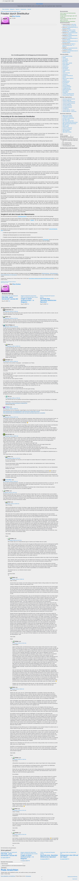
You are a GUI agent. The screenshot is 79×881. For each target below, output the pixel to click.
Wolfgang (7, 407)
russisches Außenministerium (68, 101)
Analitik (64, 57)
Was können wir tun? (15, 11)
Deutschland (5, 295)
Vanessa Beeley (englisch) (68, 95)
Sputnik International (66, 129)
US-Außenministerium (67, 105)
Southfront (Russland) (67, 127)
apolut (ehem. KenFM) (67, 63)
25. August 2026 (5, 857)
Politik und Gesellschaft (6, 11)
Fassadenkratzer (66, 70)
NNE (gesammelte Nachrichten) (69, 123)
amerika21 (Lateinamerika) (68, 118)
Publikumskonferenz (66, 89)
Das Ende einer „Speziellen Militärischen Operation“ (48, 300)
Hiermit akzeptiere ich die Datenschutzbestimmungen (13, 865)
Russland (53, 295)
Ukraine (36, 297)
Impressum (74, 878)
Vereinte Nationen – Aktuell (68, 110)
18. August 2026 (44, 859)
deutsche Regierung (66, 100)
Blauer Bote (64, 61)
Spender (29, 9)
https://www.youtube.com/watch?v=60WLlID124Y (16, 403)
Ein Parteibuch (65, 82)
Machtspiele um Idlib (4, 282)
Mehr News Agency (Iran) (68, 120)
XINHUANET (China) (66, 132)
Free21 (63, 71)
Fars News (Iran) (66, 119)
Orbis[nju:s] (64, 83)
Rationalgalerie (65, 90)
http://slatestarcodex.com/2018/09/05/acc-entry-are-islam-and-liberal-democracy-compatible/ (24, 412)
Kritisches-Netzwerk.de (67, 75)
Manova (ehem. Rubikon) (67, 78)
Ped (9, 301)
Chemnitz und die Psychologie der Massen (8, 281)
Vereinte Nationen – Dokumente (69, 111)
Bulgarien (23, 295)
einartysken (65, 65)
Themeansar (28, 876)
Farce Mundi (65, 68)
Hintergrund (65, 74)
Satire (33, 297)
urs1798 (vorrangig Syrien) (68, 93)
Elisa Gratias (16, 16)
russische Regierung (66, 104)
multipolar (64, 79)
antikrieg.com (65, 60)
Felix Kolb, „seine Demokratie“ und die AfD (10, 298)
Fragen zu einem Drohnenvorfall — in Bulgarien (27, 300)
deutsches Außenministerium (68, 98)
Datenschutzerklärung (72, 876)
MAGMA (64, 77)
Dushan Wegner (65, 64)
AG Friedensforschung (67, 56)
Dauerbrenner (23, 9)
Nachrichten (33, 295)
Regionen (18, 9)
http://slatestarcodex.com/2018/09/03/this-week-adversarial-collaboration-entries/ (21, 411)
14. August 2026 (64, 859)
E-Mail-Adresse (4, 863)
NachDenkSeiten (66, 81)
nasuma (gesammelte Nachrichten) (70, 122)
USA (61, 853)
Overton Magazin (66, 85)
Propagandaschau (66, 88)
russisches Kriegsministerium (68, 103)
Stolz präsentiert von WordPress (8, 876)
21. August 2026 (24, 860)
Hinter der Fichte (66, 72)
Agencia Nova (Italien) (67, 115)
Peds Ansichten (39, 3)
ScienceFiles (65, 92)
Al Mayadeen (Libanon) (67, 116)
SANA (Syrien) (65, 126)
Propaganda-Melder (66, 86)
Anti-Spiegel (65, 58)
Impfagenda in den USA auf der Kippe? (69, 856)
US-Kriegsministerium (67, 107)
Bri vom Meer (8, 479)
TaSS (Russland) (66, 130)
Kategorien (12, 9)
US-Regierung (65, 108)
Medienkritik (28, 295)
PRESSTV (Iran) (65, 125)
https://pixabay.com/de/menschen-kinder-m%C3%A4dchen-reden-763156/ (41, 278)
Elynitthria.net (65, 67)
